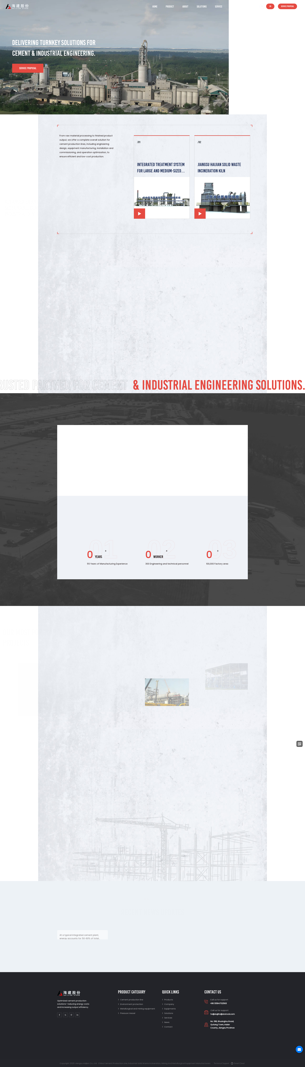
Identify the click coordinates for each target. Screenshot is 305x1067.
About (185, 6)
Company (168, 1004)
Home (154, 6)
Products (167, 999)
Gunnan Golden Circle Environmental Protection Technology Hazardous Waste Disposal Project (134, 736)
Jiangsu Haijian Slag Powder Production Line (159, 168)
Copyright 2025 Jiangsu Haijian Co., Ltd (78, 1063)
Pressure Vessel (126, 1013)
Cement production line (130, 999)
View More (170, 473)
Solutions (202, 6)
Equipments (169, 1008)
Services (167, 1017)
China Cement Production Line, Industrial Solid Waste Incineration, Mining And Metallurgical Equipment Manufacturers (154, 1063)
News (233, 6)
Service (218, 6)
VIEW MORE (243, 496)
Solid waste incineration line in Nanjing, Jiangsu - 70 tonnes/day (170, 701)
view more (97, 935)
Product (170, 6)
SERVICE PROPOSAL (27, 68)
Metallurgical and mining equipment (136, 1008)
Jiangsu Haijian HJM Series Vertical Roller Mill (218, 168)
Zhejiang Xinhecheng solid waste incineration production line (200, 765)
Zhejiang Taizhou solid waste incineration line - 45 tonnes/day (226, 657)
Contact (248, 6)
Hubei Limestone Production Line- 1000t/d (227, 698)
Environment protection (130, 1004)
